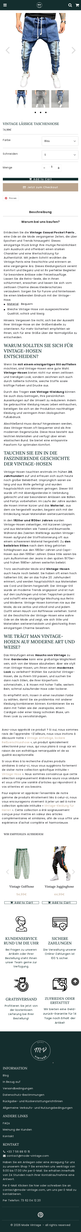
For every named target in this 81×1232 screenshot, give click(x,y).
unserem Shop (17, 1166)
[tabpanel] (21, 99)
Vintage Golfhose (21, 886)
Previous (7, 49)
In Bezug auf (11, 1082)
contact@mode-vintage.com (28, 1156)
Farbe (7, 140)
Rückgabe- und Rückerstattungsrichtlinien (33, 1101)
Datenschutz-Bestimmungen (23, 1095)
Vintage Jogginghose (59, 886)
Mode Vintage (31, 1225)
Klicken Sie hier (28, 1185)
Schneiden (10, 154)
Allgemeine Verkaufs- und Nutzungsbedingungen (38, 1108)
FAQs (6, 1123)
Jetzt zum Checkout (42, 187)
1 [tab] (35, 112)
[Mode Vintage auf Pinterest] (40, 1216)
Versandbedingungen (18, 1088)
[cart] (77, 5)
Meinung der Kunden (17, 1129)
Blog (6, 1075)
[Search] (70, 5)
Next (73, 49)
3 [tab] (46, 112)
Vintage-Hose (12, 774)
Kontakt (8, 1136)
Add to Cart (23, 902)
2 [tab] (40, 112)
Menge (7, 167)
